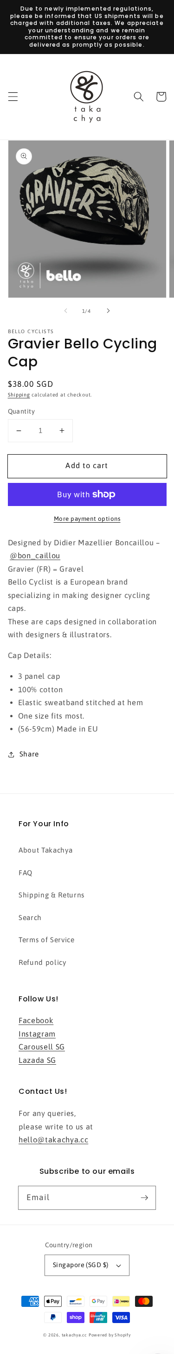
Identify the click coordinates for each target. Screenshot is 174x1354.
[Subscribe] (144, 1197)
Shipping (19, 394)
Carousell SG (42, 1047)
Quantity (21, 411)
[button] (12, 96)
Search (30, 917)
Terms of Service (47, 940)
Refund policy (42, 962)
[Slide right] (108, 311)
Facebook (36, 1020)
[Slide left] (65, 311)
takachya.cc (74, 1334)
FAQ (25, 873)
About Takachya (45, 850)
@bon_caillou (35, 555)
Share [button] (29, 754)
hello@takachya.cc (53, 1139)
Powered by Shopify (110, 1334)
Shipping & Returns (51, 895)
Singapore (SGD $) (80, 1265)
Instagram (37, 1034)
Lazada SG (37, 1060)
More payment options (87, 518)
